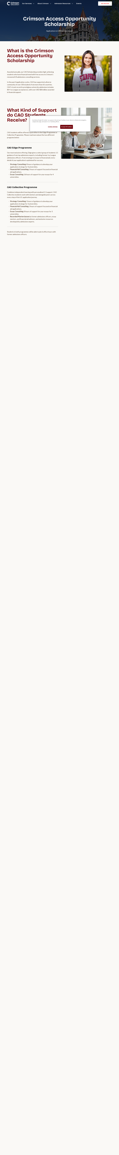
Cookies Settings (53, 126)
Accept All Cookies (66, 126)
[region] (60, 124)
